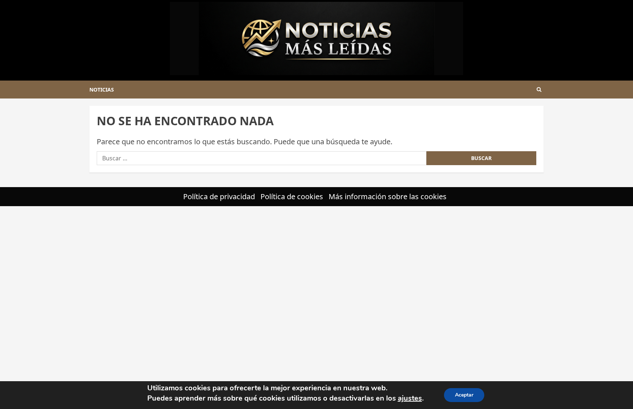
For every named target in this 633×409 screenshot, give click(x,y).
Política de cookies (291, 196)
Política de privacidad (219, 196)
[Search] (539, 89)
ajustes (410, 398)
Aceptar (464, 394)
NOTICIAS (101, 89)
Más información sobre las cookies (388, 196)
